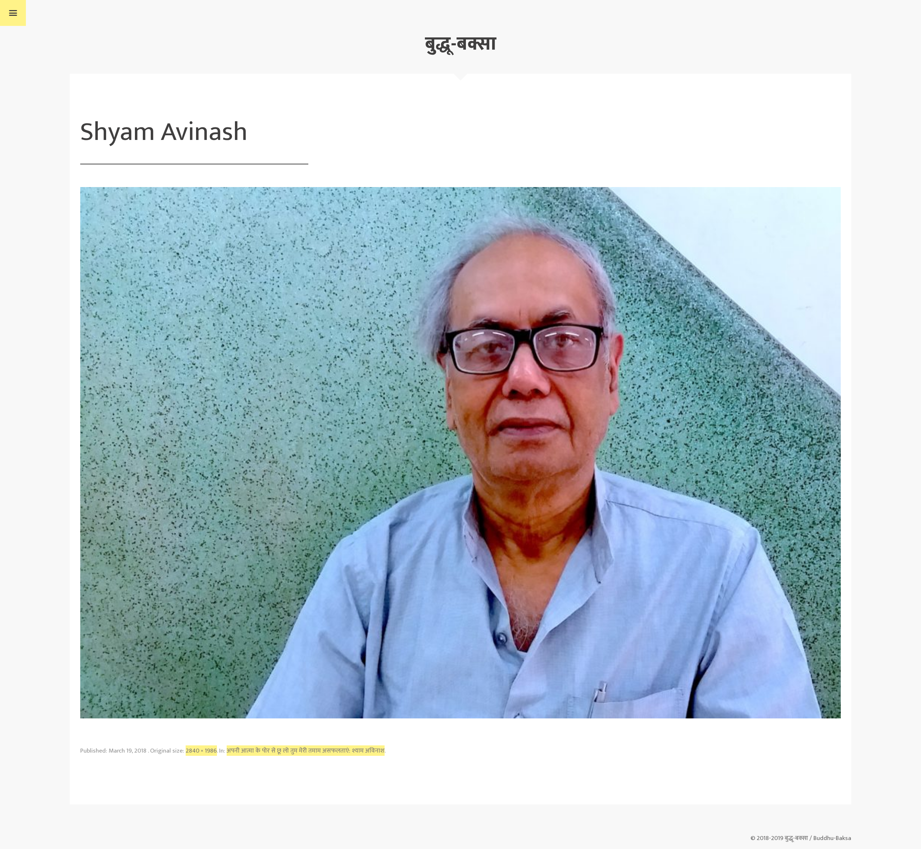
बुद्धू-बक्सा (460, 44)
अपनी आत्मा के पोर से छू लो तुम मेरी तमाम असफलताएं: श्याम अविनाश (306, 750)
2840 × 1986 (201, 750)
